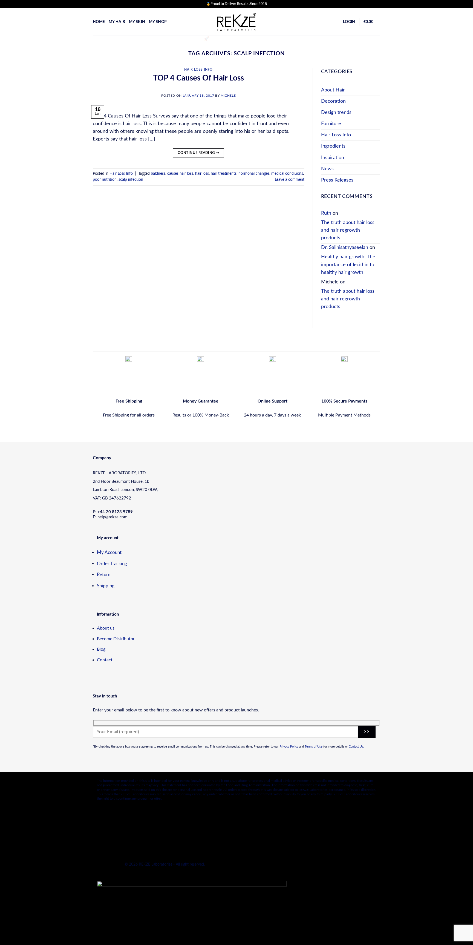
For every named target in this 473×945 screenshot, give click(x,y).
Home (99, 22)
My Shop (158, 22)
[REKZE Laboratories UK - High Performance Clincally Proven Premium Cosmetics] (236, 22)
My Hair (117, 22)
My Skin (137, 22)
